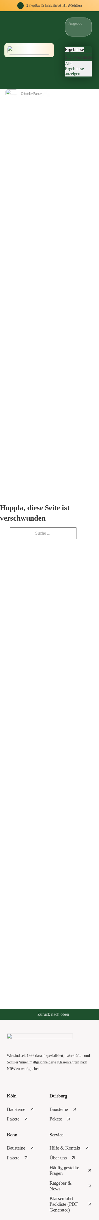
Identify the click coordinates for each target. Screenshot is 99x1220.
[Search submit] (66, 32)
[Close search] (67, 40)
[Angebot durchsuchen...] (67, 81)
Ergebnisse (74, 49)
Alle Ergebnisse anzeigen (74, 68)
